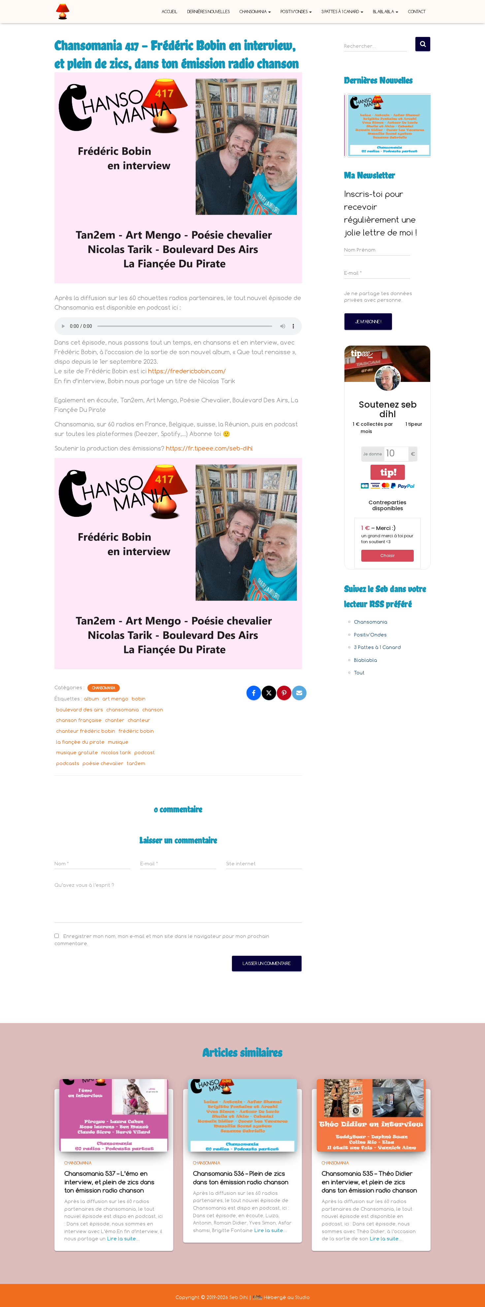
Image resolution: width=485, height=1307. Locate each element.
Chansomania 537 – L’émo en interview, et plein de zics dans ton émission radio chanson (109, 1181)
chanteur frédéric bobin (85, 731)
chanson (152, 709)
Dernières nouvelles (208, 11)
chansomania (122, 709)
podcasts (67, 763)
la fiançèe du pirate (80, 742)
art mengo (115, 699)
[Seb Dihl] (62, 11)
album (91, 699)
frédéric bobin (136, 731)
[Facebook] (253, 693)
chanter (114, 720)
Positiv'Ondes (370, 635)
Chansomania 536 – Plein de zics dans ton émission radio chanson (240, 1177)
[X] (269, 693)
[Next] (416, 125)
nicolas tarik (116, 752)
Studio (302, 1297)
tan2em (136, 763)
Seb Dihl (238, 1297)
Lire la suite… (123, 1238)
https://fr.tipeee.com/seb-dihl (209, 448)
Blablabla (384, 11)
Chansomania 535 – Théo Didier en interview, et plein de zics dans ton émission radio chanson (369, 1181)
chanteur (139, 720)
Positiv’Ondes (294, 11)
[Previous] (358, 125)
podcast (144, 752)
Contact (417, 11)
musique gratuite (77, 752)
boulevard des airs (79, 709)
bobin (139, 699)
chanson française (79, 720)
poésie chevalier (102, 763)
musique (118, 742)
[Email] (299, 693)
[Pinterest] (284, 693)
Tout (359, 672)
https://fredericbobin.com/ (187, 371)
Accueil (170, 11)
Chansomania (254, 11)
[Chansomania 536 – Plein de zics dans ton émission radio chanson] (242, 1115)
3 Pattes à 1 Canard (341, 11)
